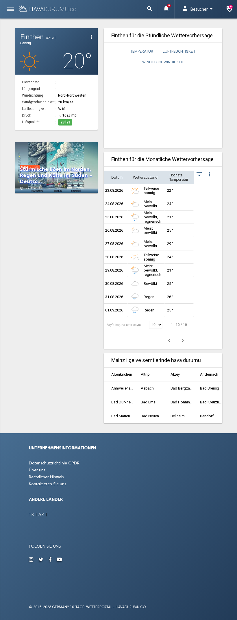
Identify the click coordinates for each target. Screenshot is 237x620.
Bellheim (178, 416)
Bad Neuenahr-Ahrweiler (152, 416)
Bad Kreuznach (211, 402)
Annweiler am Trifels (122, 388)
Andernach (209, 374)
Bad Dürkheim (122, 402)
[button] (150, 9)
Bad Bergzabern (181, 388)
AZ (41, 515)
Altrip (145, 374)
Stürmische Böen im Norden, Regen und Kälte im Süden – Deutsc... (56, 175)
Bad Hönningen (181, 402)
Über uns (37, 470)
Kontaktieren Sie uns (47, 484)
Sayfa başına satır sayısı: (125, 325)
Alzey (175, 374)
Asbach (147, 388)
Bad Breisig (209, 388)
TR (32, 515)
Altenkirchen (121, 374)
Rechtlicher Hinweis (46, 477)
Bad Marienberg (122, 416)
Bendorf (207, 416)
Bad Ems (148, 402)
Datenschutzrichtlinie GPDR (54, 463)
